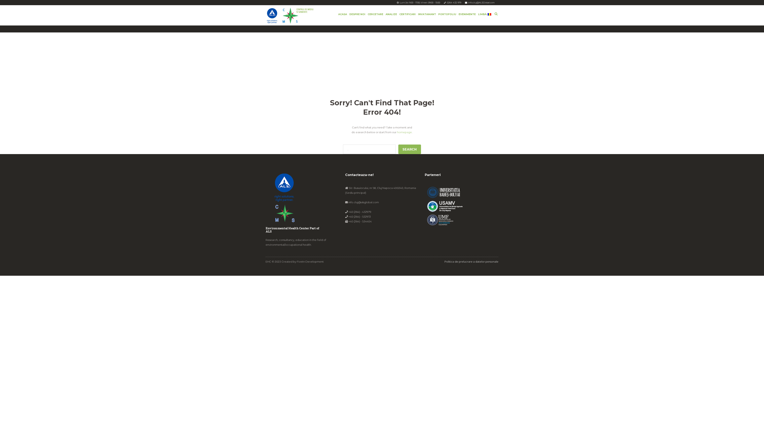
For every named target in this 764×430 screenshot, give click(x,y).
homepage (404, 132)
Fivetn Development (310, 261)
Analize (391, 14)
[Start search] (409, 149)
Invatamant (427, 14)
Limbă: (483, 14)
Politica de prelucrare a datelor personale (471, 261)
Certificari (407, 14)
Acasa (342, 14)
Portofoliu (447, 14)
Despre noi (357, 14)
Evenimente (467, 14)
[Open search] (496, 13)
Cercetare (375, 14)
